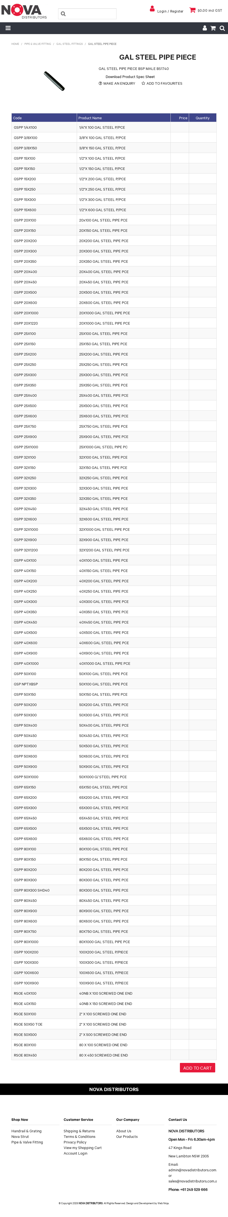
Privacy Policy (75, 1141)
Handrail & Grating (26, 1130)
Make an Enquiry (119, 83)
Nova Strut (20, 1136)
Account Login (75, 1152)
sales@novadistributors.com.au (193, 1180)
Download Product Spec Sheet (130, 76)
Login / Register (170, 10)
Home (15, 44)
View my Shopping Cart (83, 1147)
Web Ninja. (163, 1203)
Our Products (127, 1136)
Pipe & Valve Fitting (37, 44)
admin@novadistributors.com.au (194, 1169)
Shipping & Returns (79, 1130)
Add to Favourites (164, 83)
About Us (123, 1130)
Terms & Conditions (79, 1136)
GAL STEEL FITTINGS (69, 44)
